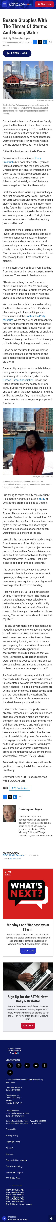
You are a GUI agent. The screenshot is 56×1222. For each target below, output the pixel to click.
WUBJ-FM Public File (15, 1202)
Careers (9, 1154)
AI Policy (9, 1148)
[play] (4, 1218)
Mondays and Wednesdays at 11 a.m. (28, 927)
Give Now (45, 4)
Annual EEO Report (14, 1173)
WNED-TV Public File (15, 1190)
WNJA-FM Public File (15, 1195)
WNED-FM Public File (15, 1193)
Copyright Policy (13, 1142)
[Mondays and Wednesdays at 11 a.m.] (28, 894)
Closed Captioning (14, 1166)
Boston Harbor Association (18, 380)
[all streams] (52, 1218)
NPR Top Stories (19, 788)
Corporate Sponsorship (16, 1160)
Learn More (28, 950)
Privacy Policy (12, 1135)
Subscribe (28, 1025)
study (42, 498)
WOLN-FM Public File (15, 1199)
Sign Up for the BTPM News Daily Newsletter (28, 999)
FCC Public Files (13, 1178)
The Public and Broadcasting (19, 1204)
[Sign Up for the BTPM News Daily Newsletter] (28, 976)
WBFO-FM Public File (15, 1197)
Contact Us (11, 1129)
